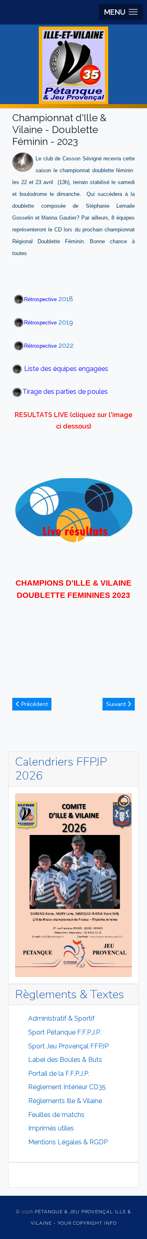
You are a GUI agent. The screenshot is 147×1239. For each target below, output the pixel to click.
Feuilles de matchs (56, 1115)
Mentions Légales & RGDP (68, 1142)
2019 (48, 322)
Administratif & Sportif (61, 1018)
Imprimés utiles (51, 1128)
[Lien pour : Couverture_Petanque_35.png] (73, 885)
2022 (49, 345)
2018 (48, 299)
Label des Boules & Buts (65, 1060)
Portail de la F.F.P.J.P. (58, 1073)
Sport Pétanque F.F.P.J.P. (64, 1032)
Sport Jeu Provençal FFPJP (68, 1046)
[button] (121, 12)
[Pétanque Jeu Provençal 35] (73, 65)
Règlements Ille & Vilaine (65, 1101)
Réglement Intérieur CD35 (67, 1087)
